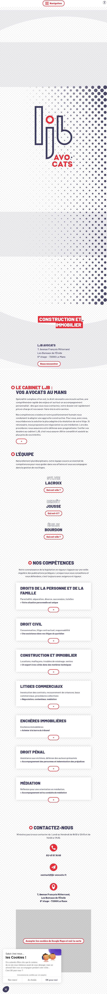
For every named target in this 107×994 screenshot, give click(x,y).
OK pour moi (52, 980)
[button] (6, 989)
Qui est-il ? (53, 513)
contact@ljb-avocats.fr (54, 875)
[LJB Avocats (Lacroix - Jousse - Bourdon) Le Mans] (53, 136)
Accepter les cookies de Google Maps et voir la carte (53, 941)
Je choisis (32, 980)
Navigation (56, 3)
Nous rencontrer (49, 363)
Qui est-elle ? (53, 490)
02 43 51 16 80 (53, 855)
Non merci (12, 980)
